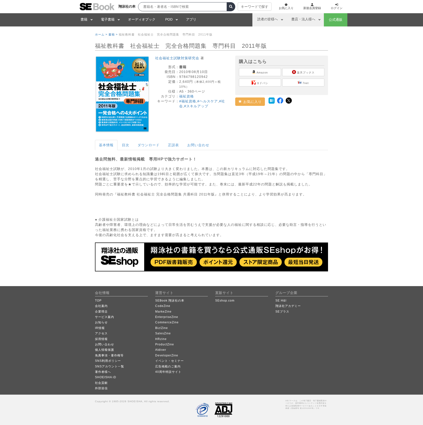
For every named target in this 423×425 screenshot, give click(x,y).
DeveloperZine (166, 355)
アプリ (191, 19)
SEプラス (282, 311)
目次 (125, 145)
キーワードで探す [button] (254, 7)
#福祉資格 (187, 101)
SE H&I (280, 300)
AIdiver (160, 350)
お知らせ (101, 322)
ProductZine (164, 344)
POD (169, 19)
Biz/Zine (161, 328)
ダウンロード (149, 145)
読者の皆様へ (267, 19)
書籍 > (113, 34)
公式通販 (335, 20)
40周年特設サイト (168, 372)
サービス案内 (104, 317)
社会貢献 (101, 383)
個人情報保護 (104, 350)
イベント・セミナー (169, 361)
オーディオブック (141, 19)
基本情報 (106, 145)
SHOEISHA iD (105, 377)
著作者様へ (103, 372)
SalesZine (163, 333)
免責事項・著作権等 (109, 355)
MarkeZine (163, 311)
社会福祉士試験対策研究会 (177, 58)
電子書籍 (108, 19)
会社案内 (101, 306)
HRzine (161, 339)
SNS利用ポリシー (108, 361)
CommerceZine (167, 322)
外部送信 (101, 388)
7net (305, 83)
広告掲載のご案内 (168, 366)
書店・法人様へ (303, 19)
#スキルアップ (196, 106)
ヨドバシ (262, 83)
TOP (98, 300)
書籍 (84, 19)
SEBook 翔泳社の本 (169, 300)
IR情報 (100, 328)
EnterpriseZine (166, 317)
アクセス (101, 333)
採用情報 (101, 339)
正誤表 (173, 145)
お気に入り (252, 102)
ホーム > (101, 34)
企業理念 (101, 311)
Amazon (262, 72)
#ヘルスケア (207, 101)
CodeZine (162, 306)
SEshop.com (225, 300)
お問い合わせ (198, 145)
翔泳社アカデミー (288, 306)
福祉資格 (186, 96)
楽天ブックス (305, 72)
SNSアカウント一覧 (109, 366)
